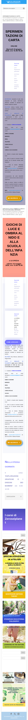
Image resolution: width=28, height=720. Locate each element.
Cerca (23, 535)
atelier (16, 214)
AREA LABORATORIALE (9, 20)
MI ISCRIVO (13, 198)
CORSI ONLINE (19, 20)
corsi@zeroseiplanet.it (15, 129)
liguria (20, 214)
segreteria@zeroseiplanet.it (14, 190)
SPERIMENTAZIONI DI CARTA (11, 16)
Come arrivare (12, 342)
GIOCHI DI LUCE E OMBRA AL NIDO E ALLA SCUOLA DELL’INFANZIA (14, 209)
